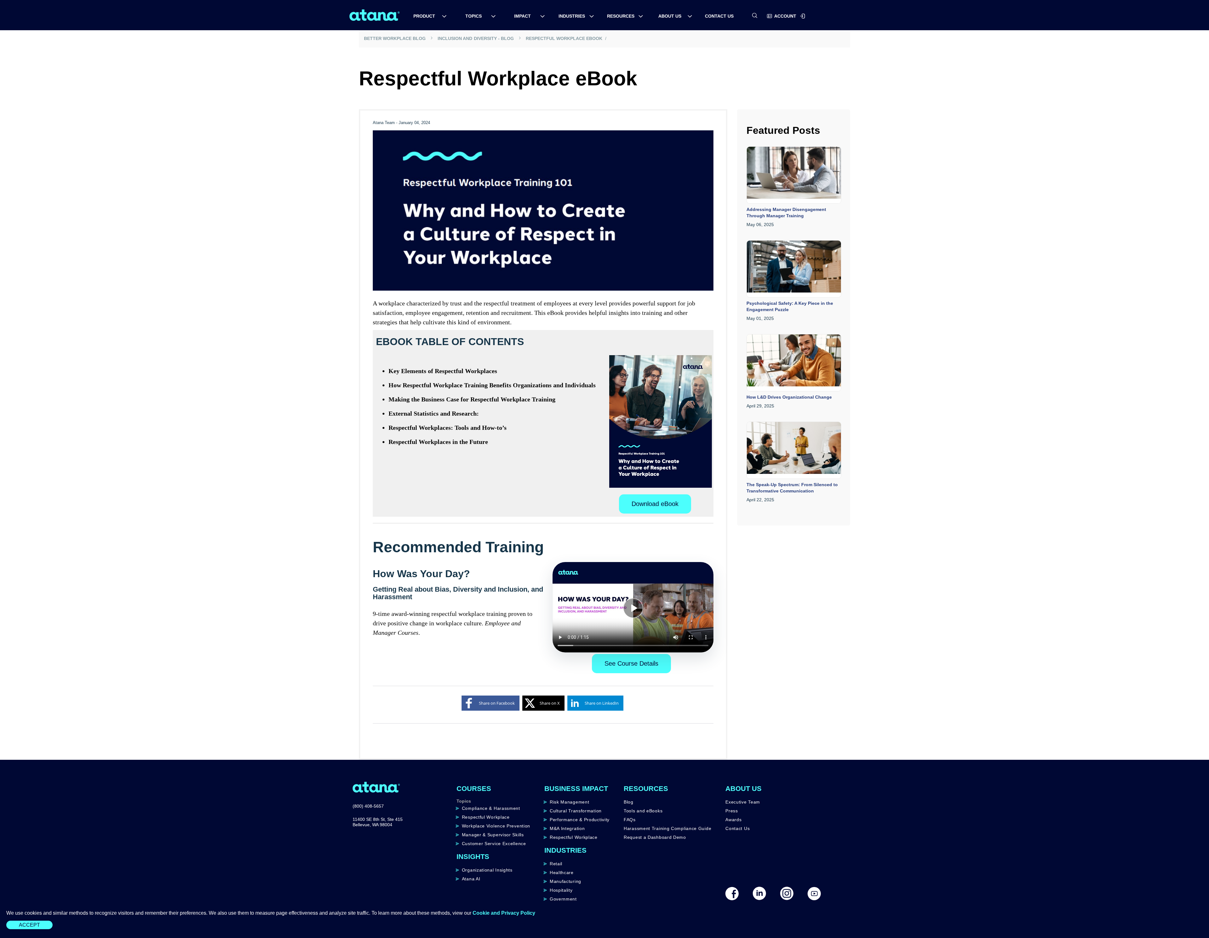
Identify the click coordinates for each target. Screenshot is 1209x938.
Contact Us (737, 828)
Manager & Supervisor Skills (493, 834)
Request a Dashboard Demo (655, 837)
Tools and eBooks (643, 810)
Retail (556, 863)
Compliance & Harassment (491, 808)
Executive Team (742, 801)
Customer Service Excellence (494, 843)
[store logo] (374, 15)
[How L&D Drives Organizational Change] (794, 363)
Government (563, 898)
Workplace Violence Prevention (496, 825)
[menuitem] (426, 16)
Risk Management (569, 801)
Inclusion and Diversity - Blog (476, 38)
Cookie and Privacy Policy (504, 913)
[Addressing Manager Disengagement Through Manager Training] (794, 176)
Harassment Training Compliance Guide (667, 828)
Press (731, 810)
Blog (628, 801)
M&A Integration (567, 828)
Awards (733, 819)
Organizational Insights (487, 870)
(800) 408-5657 (368, 806)
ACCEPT (29, 925)
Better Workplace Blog (395, 38)
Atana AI (471, 878)
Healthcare (562, 872)
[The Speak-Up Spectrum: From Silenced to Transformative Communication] (794, 451)
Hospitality (561, 890)
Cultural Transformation (576, 810)
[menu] (604, 14)
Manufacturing (565, 881)
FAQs (630, 819)
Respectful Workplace (486, 817)
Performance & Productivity (580, 819)
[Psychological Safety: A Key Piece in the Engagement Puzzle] (794, 270)
